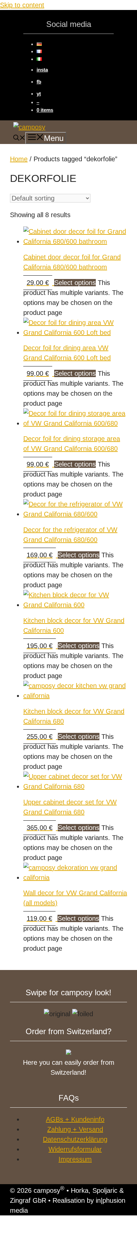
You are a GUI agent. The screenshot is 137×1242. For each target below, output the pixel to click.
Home (19, 159)
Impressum (75, 1159)
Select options (75, 282)
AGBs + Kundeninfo (75, 1119)
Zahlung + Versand (75, 1129)
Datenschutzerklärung (75, 1139)
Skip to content (22, 5)
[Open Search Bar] (19, 138)
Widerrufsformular (75, 1149)
